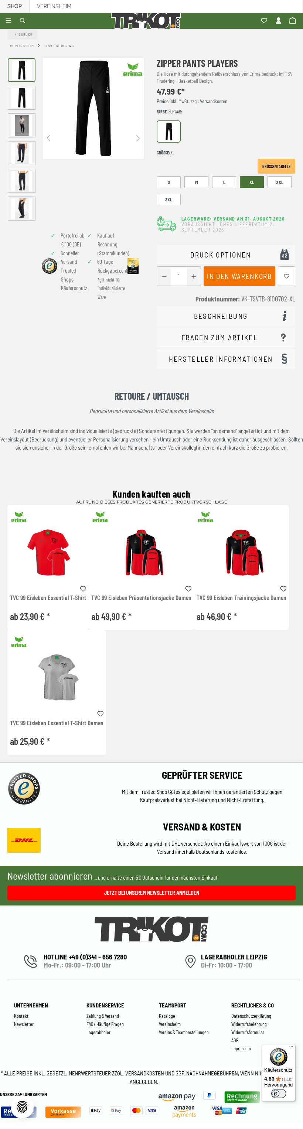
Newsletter (24, 1024)
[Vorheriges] (48, 138)
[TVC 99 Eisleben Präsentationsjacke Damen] (141, 552)
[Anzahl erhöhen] (194, 276)
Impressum (241, 1048)
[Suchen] (24, 21)
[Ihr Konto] (279, 21)
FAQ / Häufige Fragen (105, 1024)
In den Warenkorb (239, 276)
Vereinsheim (54, 6)
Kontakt (21, 1016)
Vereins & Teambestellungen (184, 1032)
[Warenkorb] (293, 21)
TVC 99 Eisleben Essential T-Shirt (48, 597)
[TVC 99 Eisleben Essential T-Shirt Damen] (56, 677)
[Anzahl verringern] (164, 276)
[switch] (278, 1093)
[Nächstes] (138, 138)
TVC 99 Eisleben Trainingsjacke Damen (241, 597)
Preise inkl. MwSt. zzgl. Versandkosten (192, 101)
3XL (168, 199)
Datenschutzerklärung (251, 1016)
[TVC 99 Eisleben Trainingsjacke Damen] (241, 552)
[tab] (226, 316)
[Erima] (133, 69)
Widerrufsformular (247, 1032)
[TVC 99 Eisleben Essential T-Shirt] (48, 552)
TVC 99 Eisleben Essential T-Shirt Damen (56, 723)
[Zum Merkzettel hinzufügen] (287, 276)
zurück (26, 34)
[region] (75, 139)
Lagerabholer (98, 1032)
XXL (279, 182)
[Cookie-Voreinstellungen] (22, 1107)
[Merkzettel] (265, 21)
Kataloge (167, 1016)
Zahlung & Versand (102, 1016)
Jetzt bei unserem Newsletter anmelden (151, 893)
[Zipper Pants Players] (93, 108)
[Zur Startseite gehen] (147, 21)
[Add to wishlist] (83, 587)
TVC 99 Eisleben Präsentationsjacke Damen (141, 597)
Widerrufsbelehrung (249, 1024)
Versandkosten (145, 1073)
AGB (235, 1040)
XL (251, 182)
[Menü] (9, 21)
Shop (14, 6)
